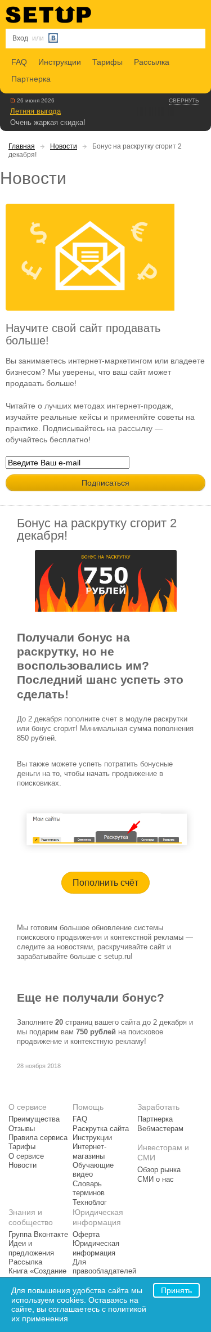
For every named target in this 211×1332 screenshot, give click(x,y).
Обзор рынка (159, 1170)
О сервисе (26, 1156)
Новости (63, 146)
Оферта (86, 1235)
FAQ (19, 61)
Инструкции (59, 61)
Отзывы (21, 1129)
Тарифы (107, 61)
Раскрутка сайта (101, 1129)
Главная (21, 146)
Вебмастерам (160, 1129)
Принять (176, 1290)
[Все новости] (12, 100)
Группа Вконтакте (38, 1235)
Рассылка (151, 61)
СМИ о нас (155, 1179)
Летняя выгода (35, 111)
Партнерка (31, 78)
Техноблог (90, 1203)
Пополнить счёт (105, 882)
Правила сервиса (38, 1138)
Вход (20, 38)
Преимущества (34, 1119)
